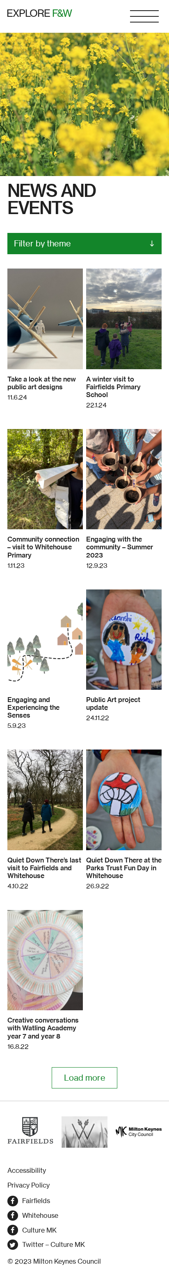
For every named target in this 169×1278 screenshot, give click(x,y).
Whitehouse (40, 1215)
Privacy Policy (28, 1185)
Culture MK (39, 1230)
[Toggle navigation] (144, 16)
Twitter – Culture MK (53, 1244)
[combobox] (84, 243)
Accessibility (26, 1170)
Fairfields (36, 1201)
